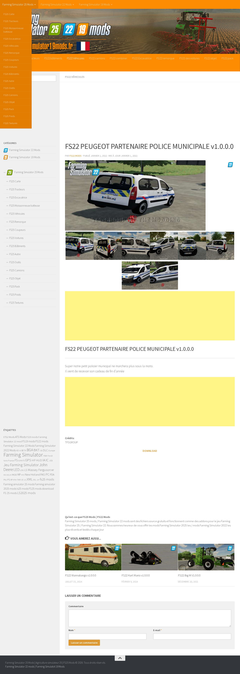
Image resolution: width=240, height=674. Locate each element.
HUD (39, 460)
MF (52, 470)
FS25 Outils (9, 88)
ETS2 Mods (9, 437)
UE (22, 479)
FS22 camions (97, 58)
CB (41, 450)
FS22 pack (227, 58)
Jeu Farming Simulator (21, 465)
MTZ (22, 475)
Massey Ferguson (39, 470)
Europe (51, 450)
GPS (28, 460)
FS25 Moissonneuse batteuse (13, 30)
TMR (18, 480)
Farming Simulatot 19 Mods (50, 666)
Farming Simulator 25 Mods (17, 4)
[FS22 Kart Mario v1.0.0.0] (150, 557)
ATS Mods (20, 437)
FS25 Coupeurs (11, 59)
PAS (42, 474)
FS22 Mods (76, 155)
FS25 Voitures (10, 66)
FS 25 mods (10, 493)
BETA (23, 450)
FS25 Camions (11, 95)
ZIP (38, 480)
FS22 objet (210, 58)
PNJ (5, 480)
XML (30, 479)
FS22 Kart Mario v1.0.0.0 (136, 575)
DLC (45, 450)
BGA (30, 450)
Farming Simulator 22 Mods (56, 4)
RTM (15, 480)
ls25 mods (22, 488)
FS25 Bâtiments (11, 73)
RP (12, 480)
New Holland (32, 474)
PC (47, 474)
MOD (14, 474)
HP (33, 460)
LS (25, 470)
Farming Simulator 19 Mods (94, 4)
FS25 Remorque (11, 52)
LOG (22, 470)
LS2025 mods (26, 493)
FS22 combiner (118, 58)
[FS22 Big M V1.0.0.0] (206, 557)
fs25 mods (47, 479)
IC (47, 460)
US (25, 480)
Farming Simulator (23, 454)
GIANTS (21, 460)
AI (20, 450)
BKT (37, 450)
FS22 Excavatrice (142, 58)
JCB (51, 460)
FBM (45, 455)
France (11, 460)
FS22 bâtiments (53, 58)
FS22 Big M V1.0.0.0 (189, 575)
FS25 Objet (9, 102)
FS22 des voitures (189, 58)
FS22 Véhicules (75, 58)
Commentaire (76, 606)
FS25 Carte (9, 14)
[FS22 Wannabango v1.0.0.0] (93, 557)
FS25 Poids (9, 116)
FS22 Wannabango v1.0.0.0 (80, 575)
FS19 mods (32, 437)
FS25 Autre (9, 81)
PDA (52, 474)
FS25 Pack (9, 109)
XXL (34, 479)
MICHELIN (7, 475)
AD (17, 450)
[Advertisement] (150, 112)
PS (8, 479)
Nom (72, 630)
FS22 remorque (165, 58)
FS (16, 460)
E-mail (157, 630)
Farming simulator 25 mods (19, 484)
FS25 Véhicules (11, 45)
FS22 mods (41, 441)
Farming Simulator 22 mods (19, 666)
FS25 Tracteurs (11, 21)
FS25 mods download (41, 488)
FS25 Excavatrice (12, 38)
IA (44, 460)
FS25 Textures (10, 123)
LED (17, 469)
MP (19, 474)
